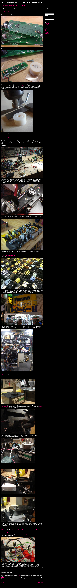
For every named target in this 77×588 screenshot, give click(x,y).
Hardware (33, 134)
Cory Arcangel (22, 134)
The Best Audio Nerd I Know (47, 31)
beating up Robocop (5, 406)
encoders (30, 134)
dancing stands (27, 134)
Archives (6, 5)
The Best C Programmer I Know (47, 33)
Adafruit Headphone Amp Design (8, 532)
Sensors (36, 134)
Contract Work (22, 529)
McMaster (33, 529)
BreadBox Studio (20, 85)
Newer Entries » (40, 582)
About (2, 5)
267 (2, 529)
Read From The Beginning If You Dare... (47, 24)
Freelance (10, 5)
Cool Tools (19, 374)
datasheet (20, 82)
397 (2, 134)
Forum (23, 5)
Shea (19, 575)
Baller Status (46, 28)
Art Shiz (19, 134)
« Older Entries (3, 582)
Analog (21, 579)
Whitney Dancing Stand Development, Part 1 (10, 137)
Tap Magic (36, 529)
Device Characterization (35, 579)
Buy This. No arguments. (47, 30)
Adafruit (18, 579)
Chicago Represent (25, 579)
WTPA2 (19, 5)
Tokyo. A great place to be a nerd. (8, 255)
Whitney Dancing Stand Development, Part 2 (10, 11)
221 (2, 579)
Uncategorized (13, 134)
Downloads (15, 5)
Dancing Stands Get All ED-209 (7, 376)
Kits (2, 580)
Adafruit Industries (27, 534)
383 (2, 374)
